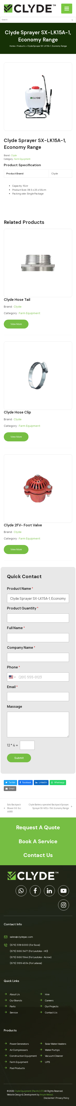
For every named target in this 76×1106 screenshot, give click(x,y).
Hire (47, 994)
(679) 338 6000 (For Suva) (25, 944)
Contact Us (51, 1012)
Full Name (16, 628)
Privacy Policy (62, 1097)
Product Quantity (22, 608)
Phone (13, 667)
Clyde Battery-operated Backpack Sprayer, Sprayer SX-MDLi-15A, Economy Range (48, 806)
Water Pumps (52, 1049)
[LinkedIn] (49, 890)
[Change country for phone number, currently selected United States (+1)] (12, 677)
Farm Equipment (22, 158)
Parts (12, 1006)
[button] (66, 9)
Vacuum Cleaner (54, 1055)
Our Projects (51, 1006)
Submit (19, 758)
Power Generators (19, 1043)
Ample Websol (46, 1094)
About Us (15, 994)
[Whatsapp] (21, 890)
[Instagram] (63, 904)
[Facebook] (35, 890)
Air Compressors (19, 1049)
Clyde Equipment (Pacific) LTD (29, 1091)
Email (12, 687)
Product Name (20, 589)
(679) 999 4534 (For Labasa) (26, 963)
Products (21, 46)
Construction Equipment (23, 1055)
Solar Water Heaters (55, 1043)
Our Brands (16, 1000)
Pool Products (17, 1068)
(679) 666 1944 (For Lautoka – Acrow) (31, 957)
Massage (14, 707)
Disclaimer (49, 1097)
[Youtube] (63, 890)
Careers (49, 1000)
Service (14, 1012)
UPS (47, 1062)
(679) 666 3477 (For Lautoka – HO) (29, 951)
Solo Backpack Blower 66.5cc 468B (12, 808)
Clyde (14, 155)
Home (12, 46)
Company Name (21, 648)
